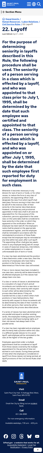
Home (3, 19)
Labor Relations (30, 21)
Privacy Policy (27, 447)
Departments (12, 19)
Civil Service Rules (11, 24)
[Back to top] (38, 450)
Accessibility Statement (16, 445)
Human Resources (11, 21)
